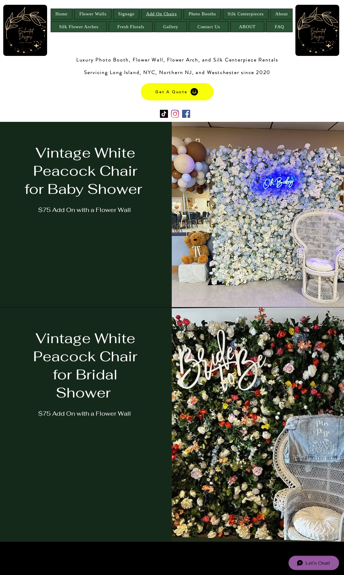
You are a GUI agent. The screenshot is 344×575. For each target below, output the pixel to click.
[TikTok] (164, 114)
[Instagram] (175, 114)
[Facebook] (186, 114)
